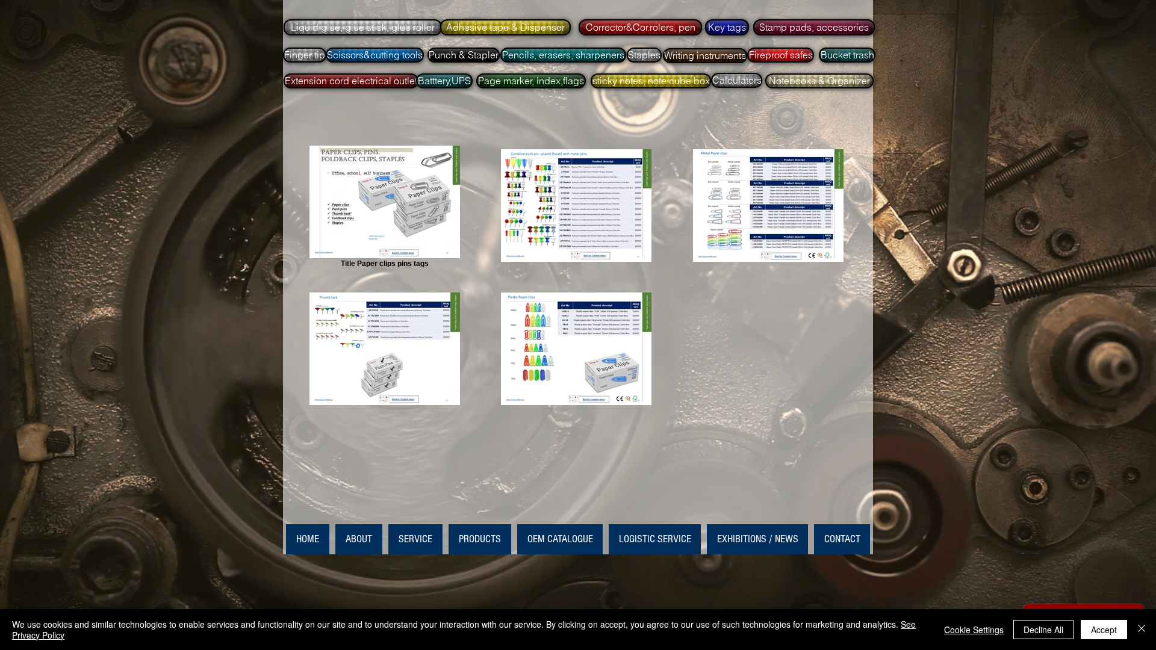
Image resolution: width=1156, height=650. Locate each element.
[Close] (1141, 629)
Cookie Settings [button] (974, 630)
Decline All (1043, 630)
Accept (1104, 630)
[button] (362, 27)
